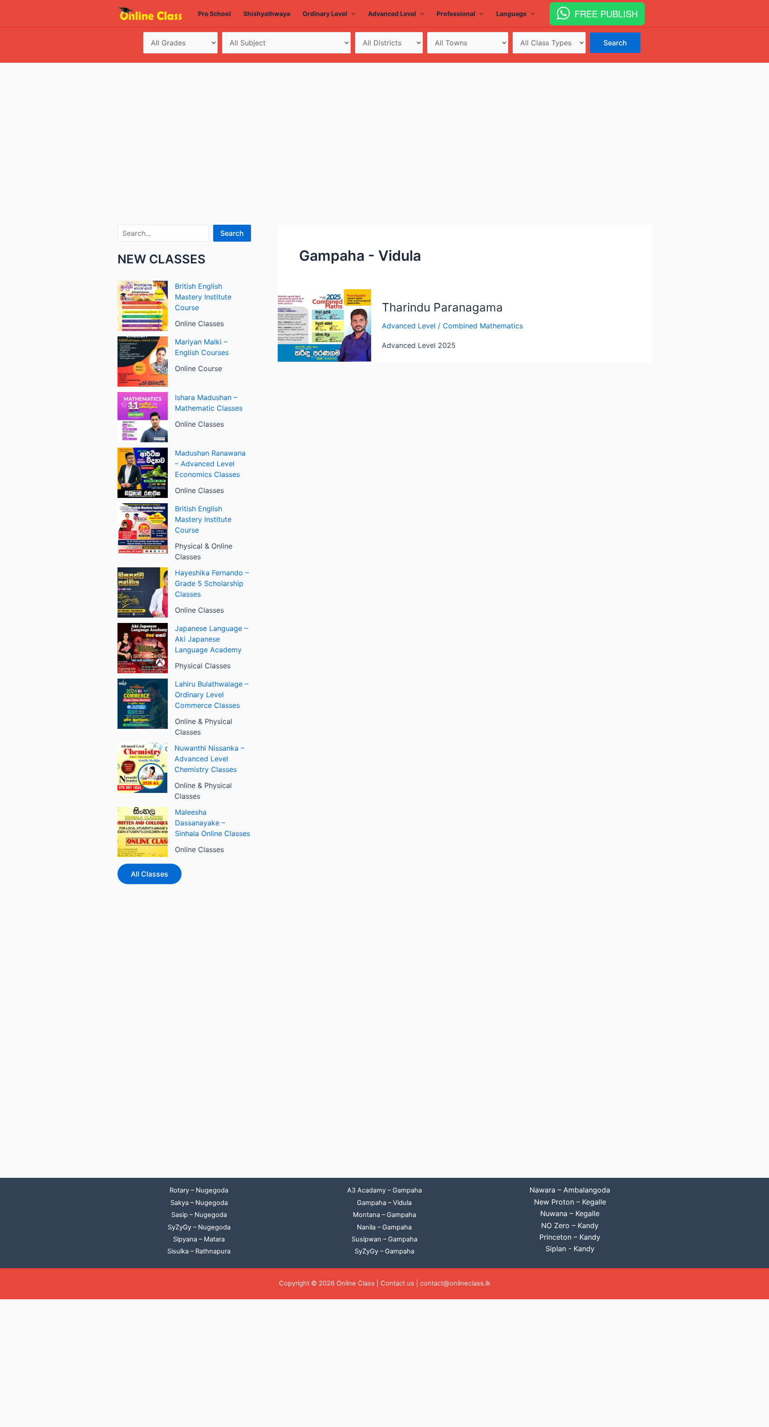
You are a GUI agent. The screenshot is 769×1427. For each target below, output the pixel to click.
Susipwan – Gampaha (384, 1239)
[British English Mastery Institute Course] (142, 306)
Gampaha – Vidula (384, 1203)
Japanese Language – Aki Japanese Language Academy (211, 639)
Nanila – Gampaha (384, 1227)
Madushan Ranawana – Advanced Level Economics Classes (210, 464)
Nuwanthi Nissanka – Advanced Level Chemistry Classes (209, 759)
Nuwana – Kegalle (569, 1213)
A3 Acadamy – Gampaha (384, 1190)
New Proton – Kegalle (570, 1201)
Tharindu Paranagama (442, 307)
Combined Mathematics (483, 325)
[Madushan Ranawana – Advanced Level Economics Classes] (142, 473)
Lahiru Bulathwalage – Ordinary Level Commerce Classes (211, 694)
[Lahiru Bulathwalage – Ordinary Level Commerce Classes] (142, 704)
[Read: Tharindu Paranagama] (324, 324)
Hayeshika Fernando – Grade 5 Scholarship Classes (212, 583)
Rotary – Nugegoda (199, 1190)
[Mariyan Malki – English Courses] (142, 361)
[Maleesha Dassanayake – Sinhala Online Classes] (142, 832)
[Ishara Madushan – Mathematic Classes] (142, 417)
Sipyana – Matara (199, 1239)
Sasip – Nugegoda (199, 1215)
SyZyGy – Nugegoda (199, 1227)
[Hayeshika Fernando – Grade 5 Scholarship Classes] (142, 592)
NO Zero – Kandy (570, 1225)
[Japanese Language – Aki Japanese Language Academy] (142, 648)
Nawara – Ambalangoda (570, 1189)
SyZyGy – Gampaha (384, 1251)
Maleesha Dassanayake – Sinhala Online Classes (212, 823)
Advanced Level (409, 325)
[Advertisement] (384, 129)
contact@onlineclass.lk (455, 1283)
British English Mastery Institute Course (203, 297)
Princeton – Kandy (569, 1237)
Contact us (397, 1283)
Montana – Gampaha (384, 1215)
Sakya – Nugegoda (199, 1203)
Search (232, 233)
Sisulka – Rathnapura (199, 1251)
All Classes (149, 873)
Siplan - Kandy (570, 1248)
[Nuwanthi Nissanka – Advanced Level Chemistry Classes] (142, 768)
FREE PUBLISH (606, 13)
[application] (351, 14)
